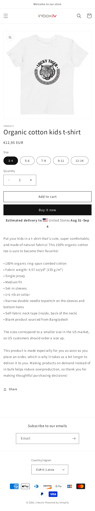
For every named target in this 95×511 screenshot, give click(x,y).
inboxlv (40, 502)
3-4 (10, 161)
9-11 (61, 161)
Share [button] (13, 389)
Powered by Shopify (57, 502)
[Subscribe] (74, 438)
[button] (6, 16)
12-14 (80, 161)
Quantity (9, 171)
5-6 (27, 161)
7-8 (43, 161)
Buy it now (47, 210)
